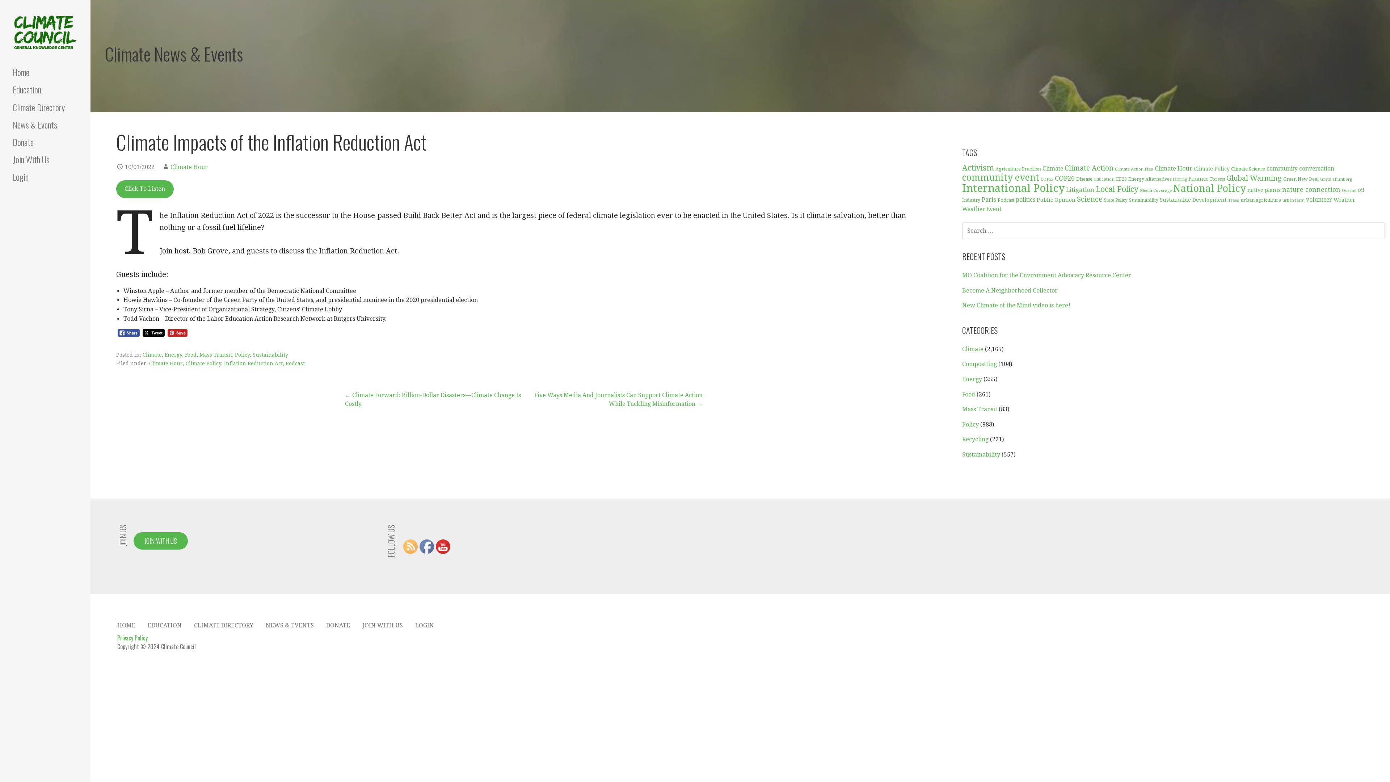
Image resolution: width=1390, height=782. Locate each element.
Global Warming (1254, 178)
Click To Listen (145, 188)
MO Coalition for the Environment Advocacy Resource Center (1046, 275)
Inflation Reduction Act (253, 363)
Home (21, 72)
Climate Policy (203, 363)
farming (1180, 179)
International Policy (1013, 188)
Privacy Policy (132, 638)
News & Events (35, 124)
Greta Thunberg (1336, 179)
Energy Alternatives (1149, 179)
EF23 (1121, 179)
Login (21, 176)
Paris (989, 199)
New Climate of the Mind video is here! (1016, 305)
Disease (1084, 179)
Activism (978, 167)
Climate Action (1089, 168)
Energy (173, 355)
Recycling (975, 439)
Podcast (295, 363)
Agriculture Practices (1018, 169)
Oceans (1349, 190)
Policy (242, 355)
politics (1025, 199)
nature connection (1311, 189)
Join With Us (31, 159)
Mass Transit (215, 355)
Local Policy (1117, 189)
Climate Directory (39, 107)
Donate (23, 141)
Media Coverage (1156, 190)
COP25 (1047, 179)
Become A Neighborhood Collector (1010, 290)
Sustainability (270, 355)
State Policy (1116, 200)
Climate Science (1248, 169)
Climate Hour (189, 167)
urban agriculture (1261, 200)
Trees (1233, 200)
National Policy (1209, 188)
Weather (1344, 200)
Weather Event (982, 209)
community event (1000, 177)
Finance (1198, 179)
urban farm (1293, 200)
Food (191, 355)
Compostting (979, 364)
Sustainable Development (1193, 200)
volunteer (1319, 199)
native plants (1264, 190)
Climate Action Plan (1134, 169)
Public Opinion (1056, 200)
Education (27, 89)
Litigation (1080, 189)
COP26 (1065, 178)
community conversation (1300, 168)
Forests (1217, 179)
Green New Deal (1301, 179)
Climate (152, 355)
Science (1090, 199)
